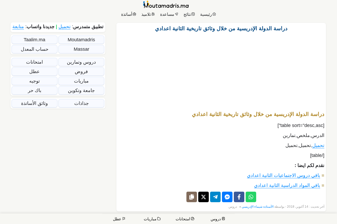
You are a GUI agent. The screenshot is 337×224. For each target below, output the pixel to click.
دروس (233, 206)
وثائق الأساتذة (34, 103)
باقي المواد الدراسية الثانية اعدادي (287, 185)
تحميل (318, 145)
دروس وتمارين (81, 62)
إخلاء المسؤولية (254, 219)
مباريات (81, 81)
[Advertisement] (221, 69)
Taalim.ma (34, 39)
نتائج (187, 14)
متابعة (18, 26)
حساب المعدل (34, 49)
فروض (81, 71)
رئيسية (206, 14)
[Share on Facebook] (239, 197)
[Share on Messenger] (227, 197)
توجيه (34, 81)
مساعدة (167, 14)
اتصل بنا (326, 219)
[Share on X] (203, 197)
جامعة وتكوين (81, 90)
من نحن (311, 219)
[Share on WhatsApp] (251, 197)
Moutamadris (81, 39)
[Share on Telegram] (215, 197)
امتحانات (34, 62)
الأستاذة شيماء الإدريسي (258, 206)
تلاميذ (146, 14)
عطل (34, 71)
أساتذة (126, 14)
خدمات (293, 219)
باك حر (34, 90)
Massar (81, 49)
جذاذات (81, 103)
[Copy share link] (191, 197)
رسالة (277, 219)
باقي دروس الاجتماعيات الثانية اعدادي (283, 175)
